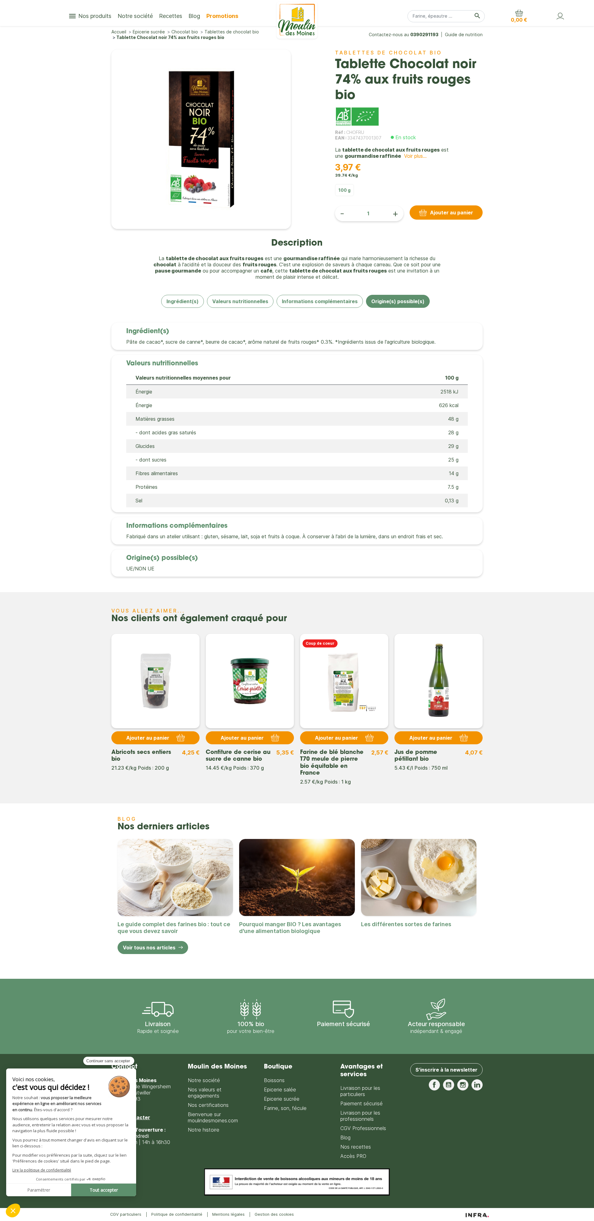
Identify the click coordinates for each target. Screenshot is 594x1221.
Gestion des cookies (274, 1214)
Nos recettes (355, 1147)
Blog (345, 1137)
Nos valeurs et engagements (205, 1092)
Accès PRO (353, 1156)
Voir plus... (415, 156)
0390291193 (424, 34)
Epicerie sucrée (281, 1099)
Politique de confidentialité (176, 1214)
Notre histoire (203, 1130)
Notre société (204, 1080)
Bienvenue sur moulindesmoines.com (213, 1117)
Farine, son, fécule (285, 1108)
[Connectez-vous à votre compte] (560, 16)
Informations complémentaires (320, 301)
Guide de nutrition (464, 34)
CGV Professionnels (363, 1128)
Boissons (274, 1080)
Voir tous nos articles (149, 947)
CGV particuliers (125, 1214)
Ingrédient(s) (182, 301)
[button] (519, 16)
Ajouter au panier (451, 212)
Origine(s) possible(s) (397, 301)
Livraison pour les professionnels (360, 1116)
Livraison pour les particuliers (360, 1091)
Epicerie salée (280, 1089)
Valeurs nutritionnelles (240, 301)
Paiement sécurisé (361, 1103)
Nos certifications (208, 1105)
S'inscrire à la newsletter (446, 1070)
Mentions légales (228, 1214)
